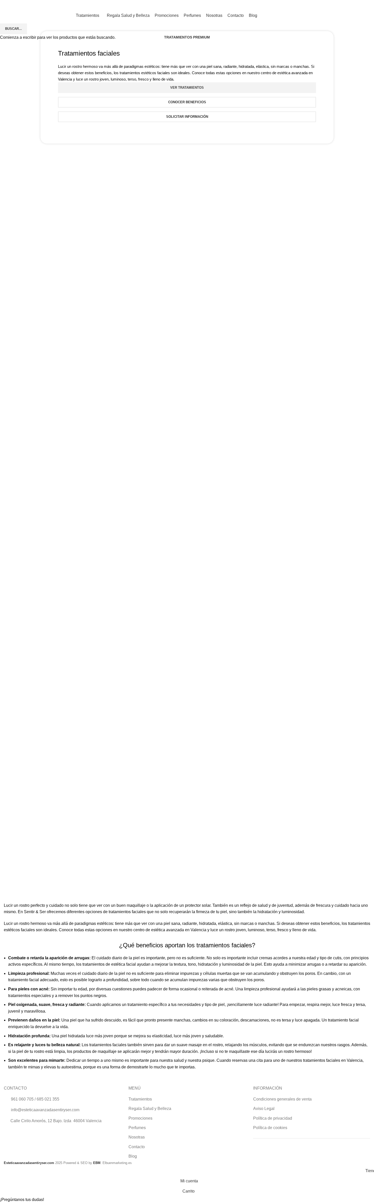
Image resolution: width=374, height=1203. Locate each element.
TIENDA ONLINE (352, 15)
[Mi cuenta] (349, 5)
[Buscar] (358, 5)
